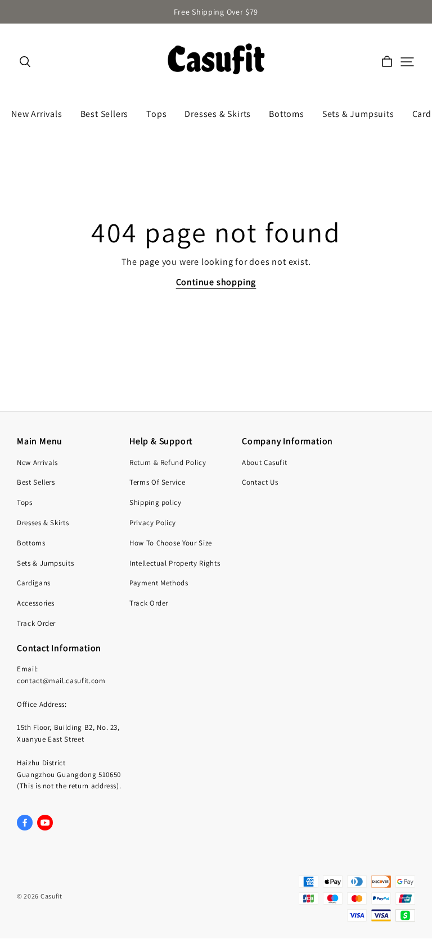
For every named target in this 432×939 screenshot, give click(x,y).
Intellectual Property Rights (174, 563)
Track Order (36, 623)
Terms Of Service (157, 482)
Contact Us (260, 482)
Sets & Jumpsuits (45, 563)
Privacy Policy (152, 522)
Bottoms (31, 543)
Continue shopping (216, 282)
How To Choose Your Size (170, 543)
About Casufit (264, 462)
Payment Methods (158, 583)
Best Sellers (36, 482)
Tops (25, 502)
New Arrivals (37, 462)
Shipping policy (155, 502)
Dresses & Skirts (43, 522)
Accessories (36, 603)
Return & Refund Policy (167, 462)
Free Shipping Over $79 (216, 12)
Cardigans (34, 583)
